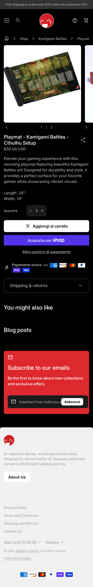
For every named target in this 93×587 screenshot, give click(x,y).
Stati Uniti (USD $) (23, 542)
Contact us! (13, 531)
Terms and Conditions (21, 515)
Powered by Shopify (17, 558)
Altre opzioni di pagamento (46, 251)
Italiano (55, 542)
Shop (24, 39)
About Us (19, 478)
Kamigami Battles (53, 39)
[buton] (23, 542)
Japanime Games (27, 551)
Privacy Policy (15, 507)
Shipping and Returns (21, 523)
